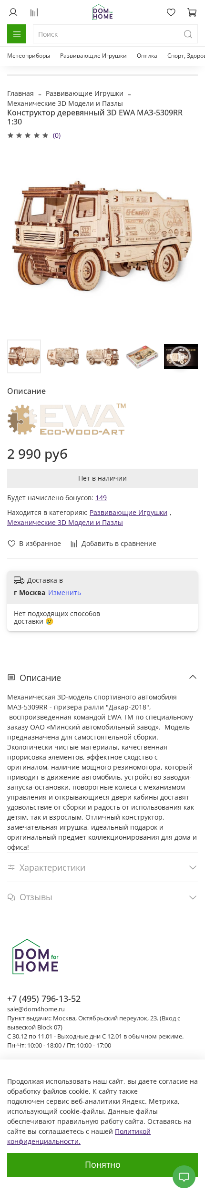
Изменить (64, 592)
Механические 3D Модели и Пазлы (65, 103)
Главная (20, 93)
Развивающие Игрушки (93, 55)
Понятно (103, 1164)
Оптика (147, 55)
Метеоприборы (28, 55)
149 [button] (101, 497)
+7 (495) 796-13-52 (44, 998)
